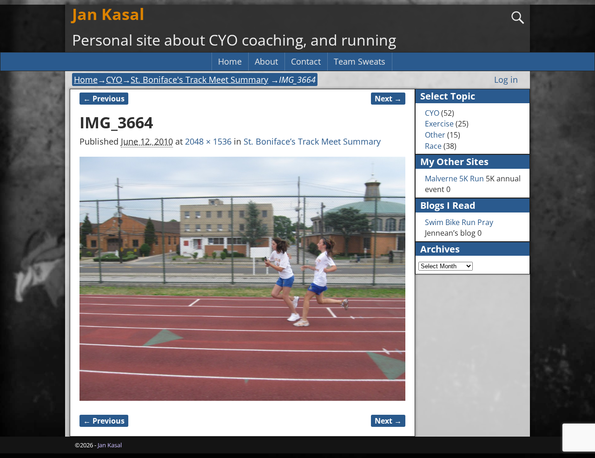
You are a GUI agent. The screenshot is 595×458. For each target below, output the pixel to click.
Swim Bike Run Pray (459, 222)
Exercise (439, 124)
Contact (306, 61)
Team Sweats (359, 61)
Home (230, 61)
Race (433, 146)
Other (435, 135)
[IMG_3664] (242, 279)
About (266, 61)
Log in (506, 79)
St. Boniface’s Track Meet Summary (312, 141)
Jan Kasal (108, 14)
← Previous (104, 98)
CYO (114, 79)
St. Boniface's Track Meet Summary (199, 79)
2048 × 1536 (208, 141)
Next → (388, 98)
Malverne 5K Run (454, 178)
